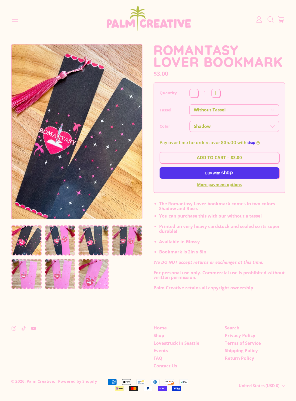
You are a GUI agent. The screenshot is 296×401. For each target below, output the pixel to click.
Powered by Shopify (77, 381)
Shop (159, 335)
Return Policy (239, 358)
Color (165, 126)
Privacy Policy (240, 335)
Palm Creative (40, 381)
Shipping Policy (241, 350)
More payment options (219, 185)
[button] (270, 19)
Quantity (168, 93)
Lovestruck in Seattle (176, 343)
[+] (215, 93)
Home (160, 328)
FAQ (158, 358)
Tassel (165, 110)
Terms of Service (243, 343)
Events (161, 350)
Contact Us (165, 366)
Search (232, 328)
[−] (193, 93)
